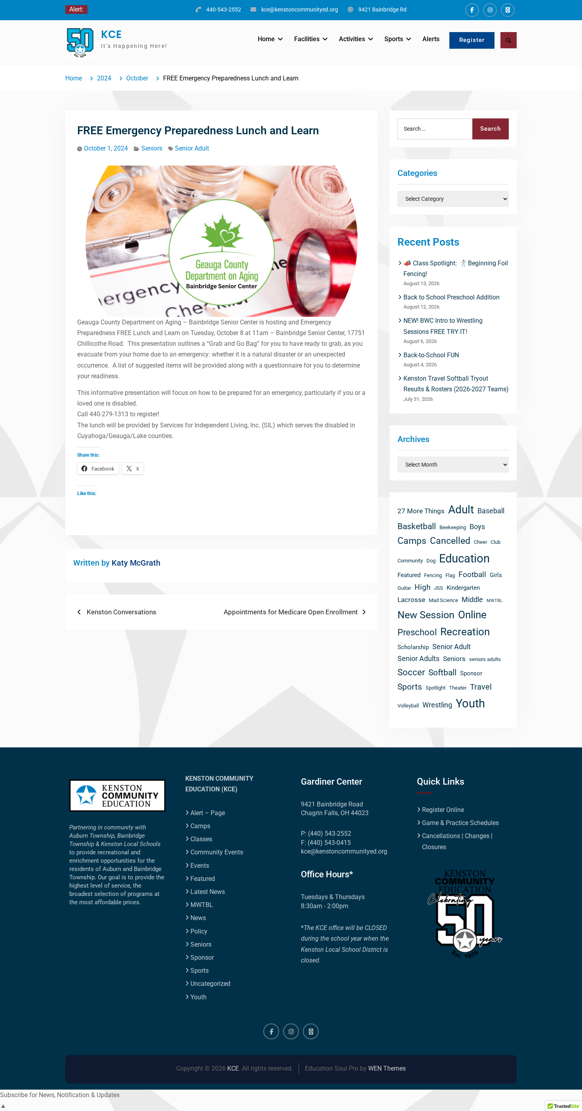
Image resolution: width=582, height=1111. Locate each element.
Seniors (151, 148)
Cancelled (450, 540)
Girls (496, 575)
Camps (412, 540)
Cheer (480, 542)
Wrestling (437, 705)
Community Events (216, 852)
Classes (201, 839)
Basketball (417, 526)
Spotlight (435, 688)
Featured (409, 575)
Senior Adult (192, 148)
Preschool (417, 632)
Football (472, 574)
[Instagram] (490, 10)
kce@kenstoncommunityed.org (299, 9)
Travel (481, 687)
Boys (477, 526)
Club (495, 542)
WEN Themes (387, 1068)
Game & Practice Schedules (460, 823)
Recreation (465, 632)
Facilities (307, 39)
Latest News (207, 892)
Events (199, 865)
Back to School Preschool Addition (451, 297)
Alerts (430, 39)
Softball (442, 672)
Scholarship (413, 647)
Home (266, 39)
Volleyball (408, 706)
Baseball (490, 511)
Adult (461, 509)
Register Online (443, 810)
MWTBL (494, 600)
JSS (438, 588)
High (422, 587)
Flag (450, 575)
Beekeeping (452, 527)
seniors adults (485, 659)
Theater (457, 688)
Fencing (433, 575)
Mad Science (443, 600)
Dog (431, 561)
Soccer (411, 672)
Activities (352, 39)
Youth (470, 703)
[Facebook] (472, 10)
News (198, 918)
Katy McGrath (136, 563)
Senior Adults (418, 658)
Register (472, 40)
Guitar (404, 588)
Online (472, 615)
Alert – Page (207, 813)
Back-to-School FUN (431, 355)
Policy (198, 931)
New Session (426, 615)
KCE (111, 34)
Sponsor (471, 673)
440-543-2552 (223, 9)
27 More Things (421, 511)
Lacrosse (411, 600)
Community (410, 561)
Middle (472, 599)
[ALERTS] (508, 10)
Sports (393, 39)
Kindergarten (463, 587)
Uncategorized (210, 983)
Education (464, 558)
